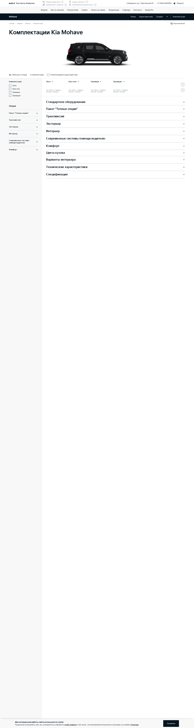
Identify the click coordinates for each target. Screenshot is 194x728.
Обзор (133, 17)
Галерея (159, 17)
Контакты (138, 10)
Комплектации (179, 17)
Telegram (180, 3)
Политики (135, 725)
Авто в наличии (57, 10)
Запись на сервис (98, 10)
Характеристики (146, 17)
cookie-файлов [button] (70, 725)
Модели (44, 10)
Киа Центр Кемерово (25, 3)
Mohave (13, 17)
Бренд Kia (149, 10)
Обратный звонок (179, 23)
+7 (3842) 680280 (164, 3)
